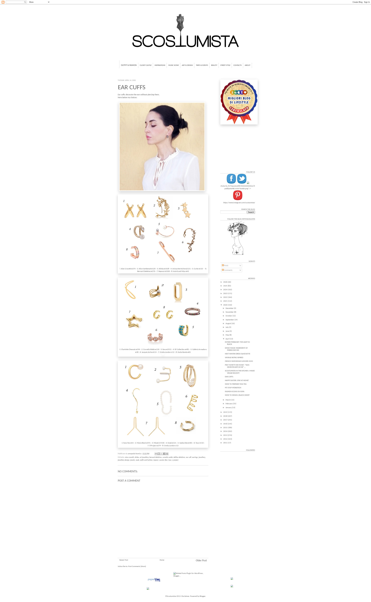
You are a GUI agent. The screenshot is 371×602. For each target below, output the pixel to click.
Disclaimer (185, 596)
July (227, 327)
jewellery (202, 457)
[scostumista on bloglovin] (237, 255)
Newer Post (123, 560)
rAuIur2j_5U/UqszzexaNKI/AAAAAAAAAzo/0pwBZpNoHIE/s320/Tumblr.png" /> (237, 187)
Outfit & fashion (129, 65)
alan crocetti (129, 457)
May (227, 335)
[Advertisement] (163, 540)
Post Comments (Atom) (137, 566)
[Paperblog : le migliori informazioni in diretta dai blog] (154, 582)
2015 (225, 428)
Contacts (237, 65)
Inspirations (160, 65)
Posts (226, 266)
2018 (225, 416)
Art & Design (187, 65)
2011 (225, 443)
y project (175, 460)
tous (169, 460)
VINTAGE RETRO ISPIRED (234, 358)
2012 (225, 439)
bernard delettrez (155, 457)
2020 (225, 305)
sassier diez (163, 460)
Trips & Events (202, 65)
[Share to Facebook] (164, 453)
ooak (137, 460)
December (230, 308)
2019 (225, 412)
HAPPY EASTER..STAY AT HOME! (237, 380)
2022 (225, 297)
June (228, 331)
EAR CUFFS (229, 377)
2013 (225, 435)
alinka (137, 457)
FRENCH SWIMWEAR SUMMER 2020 (239, 361)
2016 (225, 424)
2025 (225, 286)
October (229, 316)
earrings (195, 457)
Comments (228, 270)
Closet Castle (145, 65)
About (247, 65)
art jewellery (144, 457)
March (228, 400)
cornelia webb (168, 457)
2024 (225, 290)
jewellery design (123, 460)
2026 (225, 282)
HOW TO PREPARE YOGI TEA (236, 384)
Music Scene (173, 65)
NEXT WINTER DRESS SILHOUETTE (237, 354)
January (229, 408)
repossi (155, 460)
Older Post (201, 560)
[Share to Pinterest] (167, 453)
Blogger (202, 596)
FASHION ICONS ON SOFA (234, 391)
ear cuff (188, 457)
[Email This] (156, 453)
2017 (225, 420)
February (229, 404)
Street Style (225, 65)
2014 (225, 431)
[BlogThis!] (158, 453)
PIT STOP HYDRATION (233, 388)
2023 (225, 293)
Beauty (214, 65)
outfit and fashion (146, 460)
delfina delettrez (179, 457)
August (228, 323)
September (230, 320)
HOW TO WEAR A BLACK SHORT (237, 395)
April (228, 339)
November (230, 312)
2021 (225, 301)
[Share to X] (161, 453)
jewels (132, 460)
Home (162, 560)
